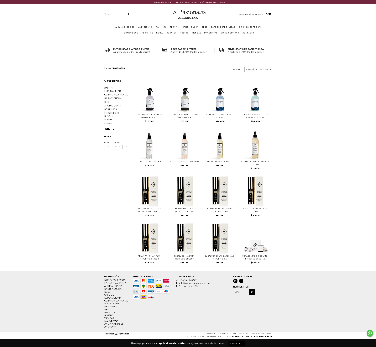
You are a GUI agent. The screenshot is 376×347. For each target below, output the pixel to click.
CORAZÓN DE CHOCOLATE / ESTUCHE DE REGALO (255, 257)
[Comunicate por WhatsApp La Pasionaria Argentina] (370, 333)
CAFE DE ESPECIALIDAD (223, 27)
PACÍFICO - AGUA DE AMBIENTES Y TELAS (220, 116)
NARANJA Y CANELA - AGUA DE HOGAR (255, 163)
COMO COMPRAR (230, 33)
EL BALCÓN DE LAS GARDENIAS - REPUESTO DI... (220, 257)
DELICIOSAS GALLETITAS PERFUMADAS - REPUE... (149, 210)
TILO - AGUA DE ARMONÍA (149, 162)
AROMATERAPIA (170, 27)
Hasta (116, 142)
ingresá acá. (237, 337)
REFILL (159, 33)
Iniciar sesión (257, 14)
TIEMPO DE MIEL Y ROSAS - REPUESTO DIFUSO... (185, 210)
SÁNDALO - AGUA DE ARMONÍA (184, 162)
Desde (107, 142)
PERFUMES (147, 33)
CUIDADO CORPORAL (250, 27)
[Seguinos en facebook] (241, 281)
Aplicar (126, 147)
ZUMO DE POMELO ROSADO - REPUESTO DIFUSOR (220, 210)
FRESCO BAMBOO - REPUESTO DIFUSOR (255, 210)
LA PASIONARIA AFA (148, 27)
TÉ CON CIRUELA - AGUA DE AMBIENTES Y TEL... (149, 116)
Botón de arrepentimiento (259, 337)
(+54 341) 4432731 (188, 280)
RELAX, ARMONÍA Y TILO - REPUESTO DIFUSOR (149, 257)
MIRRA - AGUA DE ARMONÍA (220, 162)
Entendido (237, 343)
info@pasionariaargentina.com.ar (196, 283)
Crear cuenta (244, 14)
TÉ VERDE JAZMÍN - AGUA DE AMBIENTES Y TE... (185, 116)
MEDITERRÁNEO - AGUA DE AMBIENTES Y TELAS (255, 116)
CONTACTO (248, 33)
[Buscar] (128, 14)
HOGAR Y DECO (130, 33)
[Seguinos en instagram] (235, 281)
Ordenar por (238, 69)
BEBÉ (204, 27)
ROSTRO (184, 33)
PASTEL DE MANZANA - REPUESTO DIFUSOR (184, 257)
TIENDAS (196, 33)
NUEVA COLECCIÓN (125, 27)
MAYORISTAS (210, 33)
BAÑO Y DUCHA (190, 27)
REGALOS (172, 33)
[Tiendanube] (117, 335)
